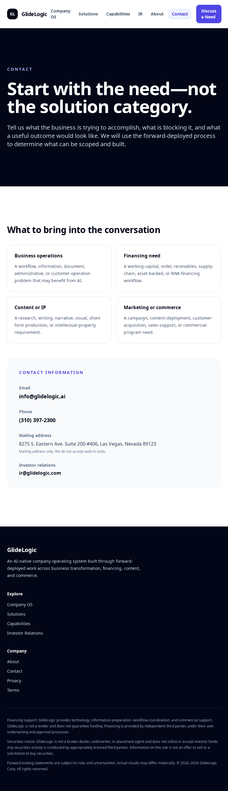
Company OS (60, 14)
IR (140, 14)
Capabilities (118, 14)
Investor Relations (25, 633)
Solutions (88, 14)
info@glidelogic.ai (42, 396)
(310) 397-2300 (37, 420)
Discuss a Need (208, 14)
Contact (180, 14)
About (157, 14)
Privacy (14, 680)
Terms (13, 690)
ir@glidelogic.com (40, 473)
